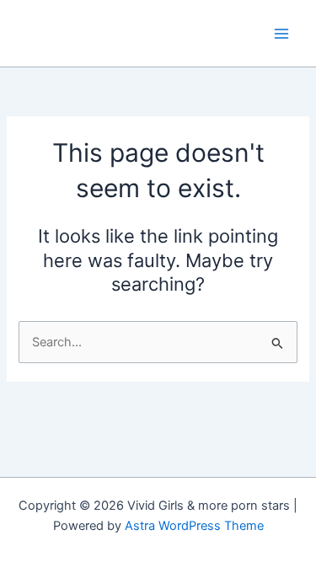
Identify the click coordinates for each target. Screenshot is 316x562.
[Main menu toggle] (281, 33)
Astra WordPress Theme (194, 525)
